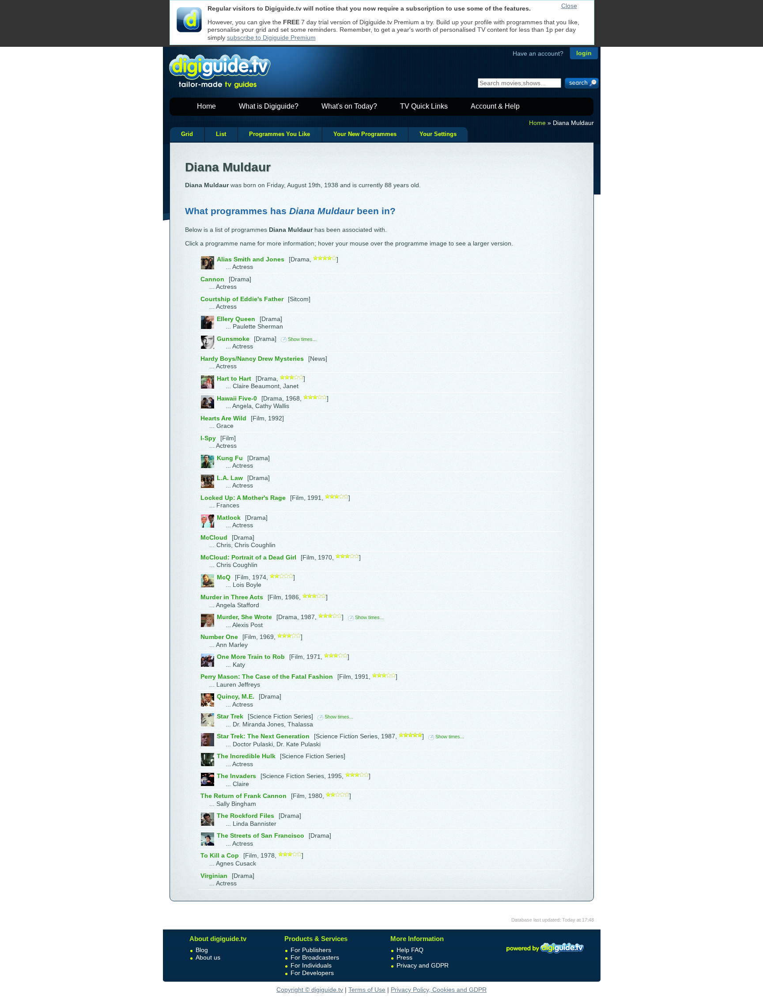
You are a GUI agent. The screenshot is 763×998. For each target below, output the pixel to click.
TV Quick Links (424, 106)
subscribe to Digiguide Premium (271, 37)
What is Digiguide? (268, 106)
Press (404, 957)
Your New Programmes (365, 134)
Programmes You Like (279, 134)
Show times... (302, 339)
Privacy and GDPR (423, 965)
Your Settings (438, 134)
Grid (187, 134)
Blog (202, 949)
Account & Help (495, 106)
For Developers (312, 972)
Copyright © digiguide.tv (309, 989)
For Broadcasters (315, 957)
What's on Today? (349, 106)
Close (569, 5)
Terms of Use (366, 989)
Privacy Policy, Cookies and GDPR (439, 989)
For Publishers (311, 949)
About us (208, 957)
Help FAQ (410, 949)
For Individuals (311, 965)
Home (206, 106)
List (221, 134)
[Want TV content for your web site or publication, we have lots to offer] (545, 955)
